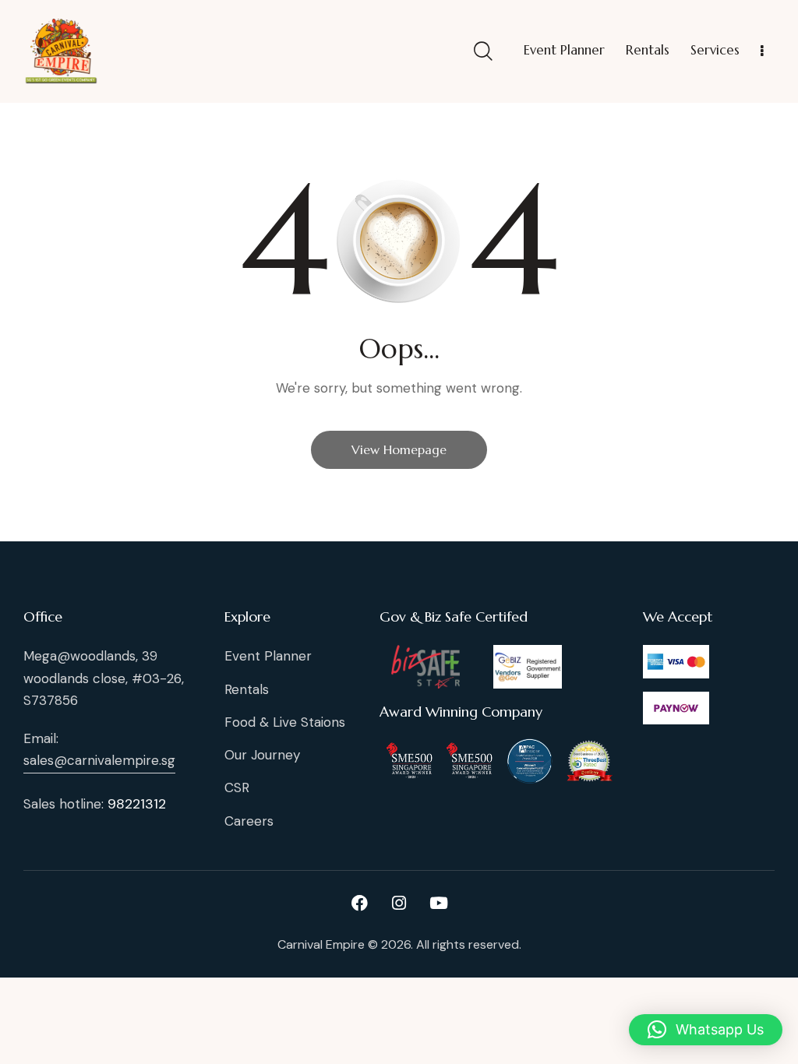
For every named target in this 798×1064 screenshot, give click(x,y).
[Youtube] (439, 903)
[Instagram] (399, 903)
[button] (705, 1029)
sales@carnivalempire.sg (99, 760)
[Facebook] (359, 903)
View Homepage (399, 449)
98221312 (137, 803)
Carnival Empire (321, 944)
